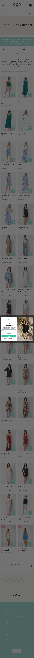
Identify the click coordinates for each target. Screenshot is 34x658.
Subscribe (9, 336)
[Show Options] (15, 334)
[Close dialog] (32, 318)
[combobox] (8, 334)
